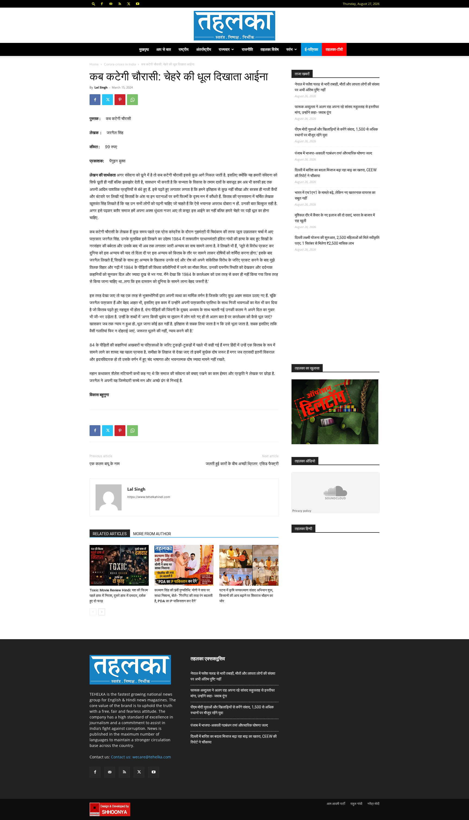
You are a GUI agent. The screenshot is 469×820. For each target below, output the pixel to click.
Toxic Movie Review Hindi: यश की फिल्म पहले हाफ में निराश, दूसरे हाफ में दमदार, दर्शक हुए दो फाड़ (119, 595)
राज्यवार (224, 49)
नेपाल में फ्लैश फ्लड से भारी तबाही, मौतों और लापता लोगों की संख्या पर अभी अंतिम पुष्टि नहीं (337, 87)
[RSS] (120, 4)
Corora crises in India (120, 64)
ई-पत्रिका (311, 49)
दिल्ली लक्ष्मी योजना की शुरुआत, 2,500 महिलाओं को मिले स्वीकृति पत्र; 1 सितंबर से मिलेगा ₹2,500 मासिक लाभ (337, 240)
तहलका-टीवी (334, 49)
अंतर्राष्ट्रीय (203, 49)
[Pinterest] (120, 99)
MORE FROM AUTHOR (152, 534)
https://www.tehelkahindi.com (148, 497)
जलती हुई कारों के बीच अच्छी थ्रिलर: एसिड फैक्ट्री (242, 463)
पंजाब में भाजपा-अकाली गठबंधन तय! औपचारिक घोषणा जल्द (333, 153)
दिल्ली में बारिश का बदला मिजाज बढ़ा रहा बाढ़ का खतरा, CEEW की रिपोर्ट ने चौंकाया (335, 173)
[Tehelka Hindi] (234, 25)
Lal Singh (100, 87)
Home (94, 64)
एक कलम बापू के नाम (105, 463)
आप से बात (163, 49)
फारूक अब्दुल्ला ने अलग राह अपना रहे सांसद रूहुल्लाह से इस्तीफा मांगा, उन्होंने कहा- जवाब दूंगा (337, 110)
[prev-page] (93, 611)
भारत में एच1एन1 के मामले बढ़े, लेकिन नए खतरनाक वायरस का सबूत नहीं (335, 195)
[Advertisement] (332, 313)
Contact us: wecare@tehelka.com (141, 756)
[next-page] (101, 611)
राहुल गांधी (356, 803)
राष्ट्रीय (184, 49)
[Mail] (111, 4)
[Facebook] (102, 4)
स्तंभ (289, 49)
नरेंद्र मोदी (373, 803)
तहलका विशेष (270, 49)
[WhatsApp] (132, 99)
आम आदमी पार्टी (336, 803)
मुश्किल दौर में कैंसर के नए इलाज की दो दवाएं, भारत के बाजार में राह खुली (335, 218)
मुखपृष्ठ (144, 49)
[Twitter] (129, 4)
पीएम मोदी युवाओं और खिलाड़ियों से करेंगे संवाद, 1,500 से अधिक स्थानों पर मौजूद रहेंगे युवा (336, 132)
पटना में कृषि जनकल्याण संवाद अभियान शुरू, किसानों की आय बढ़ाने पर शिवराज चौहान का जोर (246, 595)
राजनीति (247, 49)
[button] (94, 4)
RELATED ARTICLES (110, 534)
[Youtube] (138, 4)
